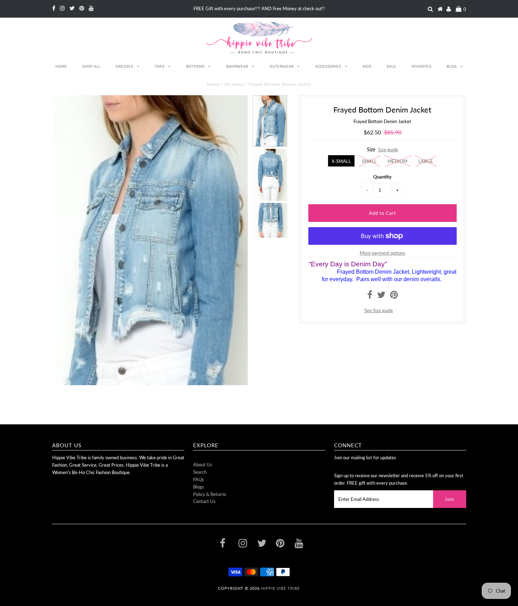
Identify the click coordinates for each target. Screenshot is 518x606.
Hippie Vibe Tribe (280, 588)
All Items (233, 84)
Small (369, 161)
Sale (391, 66)
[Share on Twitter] (381, 296)
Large (425, 161)
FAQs (198, 479)
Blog (451, 66)
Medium (397, 161)
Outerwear (282, 66)
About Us (202, 464)
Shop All (91, 66)
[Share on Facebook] (369, 296)
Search (199, 472)
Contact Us (204, 501)
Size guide (388, 149)
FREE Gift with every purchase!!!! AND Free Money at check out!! (259, 8)
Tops (160, 66)
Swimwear (237, 66)
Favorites (421, 66)
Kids (367, 66)
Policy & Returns (209, 494)
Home (61, 66)
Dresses (124, 66)
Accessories (328, 66)
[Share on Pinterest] (394, 296)
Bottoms (195, 66)
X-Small (341, 161)
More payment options (382, 253)
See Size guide (378, 310)
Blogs (198, 487)
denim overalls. (422, 279)
